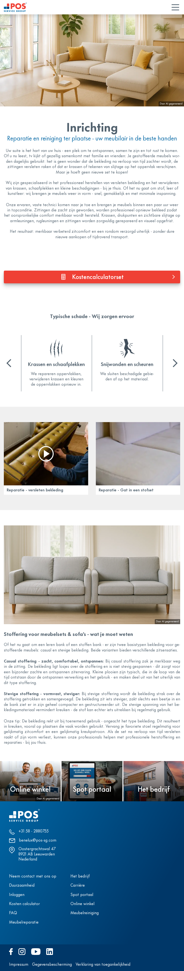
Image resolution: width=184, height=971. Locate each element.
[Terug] (10, 363)
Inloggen (16, 895)
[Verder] (173, 363)
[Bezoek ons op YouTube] (35, 951)
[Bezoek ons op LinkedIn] (49, 951)
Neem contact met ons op (32, 876)
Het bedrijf (80, 876)
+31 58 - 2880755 (33, 831)
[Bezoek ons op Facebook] (11, 951)
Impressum (18, 965)
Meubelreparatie (24, 922)
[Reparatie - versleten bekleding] (46, 453)
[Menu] (175, 7)
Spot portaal (81, 895)
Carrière (77, 886)
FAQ (13, 913)
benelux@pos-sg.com (37, 841)
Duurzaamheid (21, 886)
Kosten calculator (24, 904)
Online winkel (82, 904)
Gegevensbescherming (52, 965)
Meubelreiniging (84, 913)
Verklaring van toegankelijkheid (103, 965)
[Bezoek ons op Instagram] (21, 951)
